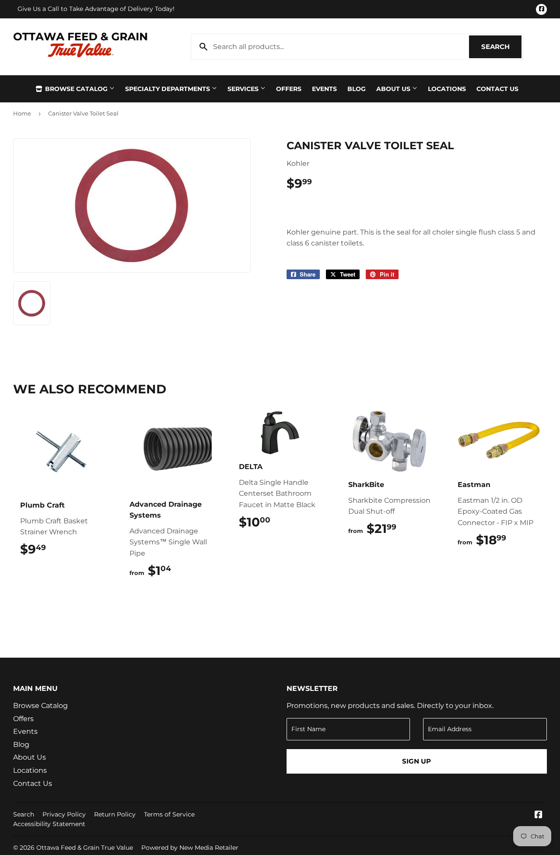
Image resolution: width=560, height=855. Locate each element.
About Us (394, 88)
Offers (288, 88)
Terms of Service (169, 814)
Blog (356, 88)
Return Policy (115, 814)
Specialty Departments (168, 88)
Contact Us (497, 88)
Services (244, 88)
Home (22, 113)
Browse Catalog (76, 88)
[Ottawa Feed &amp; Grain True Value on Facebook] (538, 815)
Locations (447, 88)
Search (501, 46)
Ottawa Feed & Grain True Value (84, 847)
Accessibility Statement (49, 823)
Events (324, 88)
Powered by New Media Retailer (189, 847)
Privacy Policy (64, 814)
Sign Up (416, 761)
